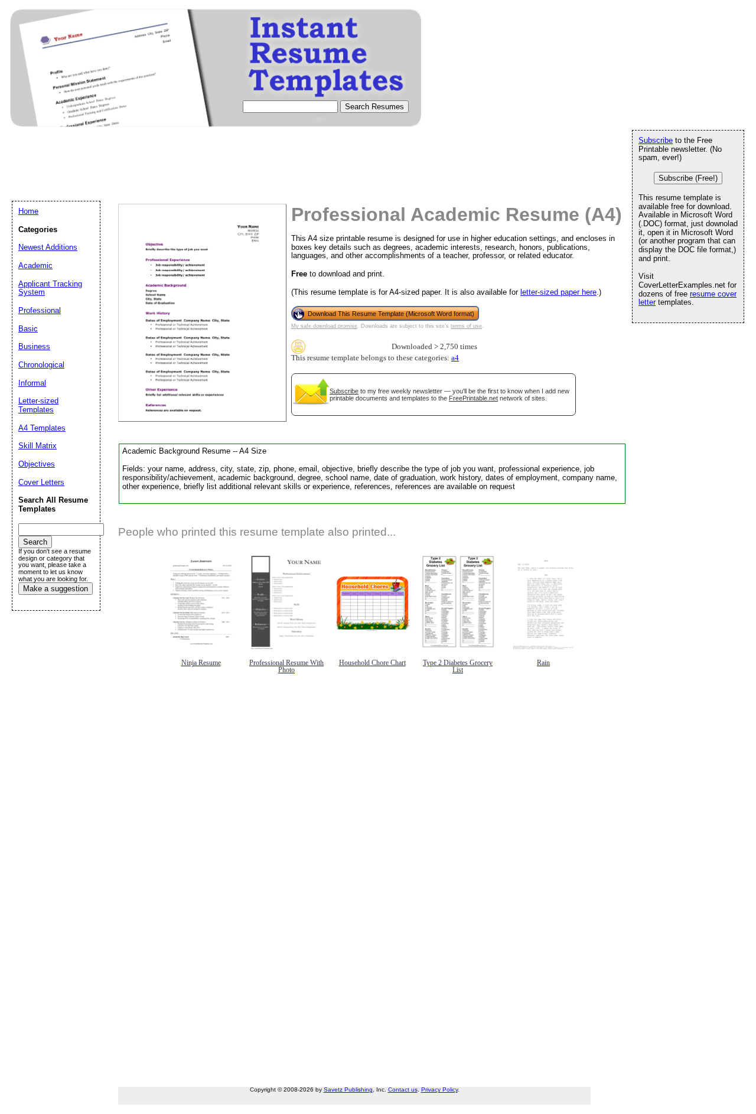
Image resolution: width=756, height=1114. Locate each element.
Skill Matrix (37, 445)
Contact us (403, 1089)
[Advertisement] (227, 174)
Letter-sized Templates (38, 405)
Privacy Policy (439, 1089)
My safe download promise (324, 326)
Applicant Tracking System (50, 288)
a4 (455, 358)
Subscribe (344, 391)
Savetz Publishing (348, 1089)
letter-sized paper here (558, 292)
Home (28, 211)
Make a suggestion (55, 588)
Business (34, 346)
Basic (28, 328)
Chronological (41, 364)
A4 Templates (42, 428)
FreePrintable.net (473, 398)
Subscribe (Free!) (688, 178)
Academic (35, 265)
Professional (39, 310)
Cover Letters (41, 482)
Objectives (36, 464)
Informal (32, 383)
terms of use (466, 326)
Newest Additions (47, 247)
